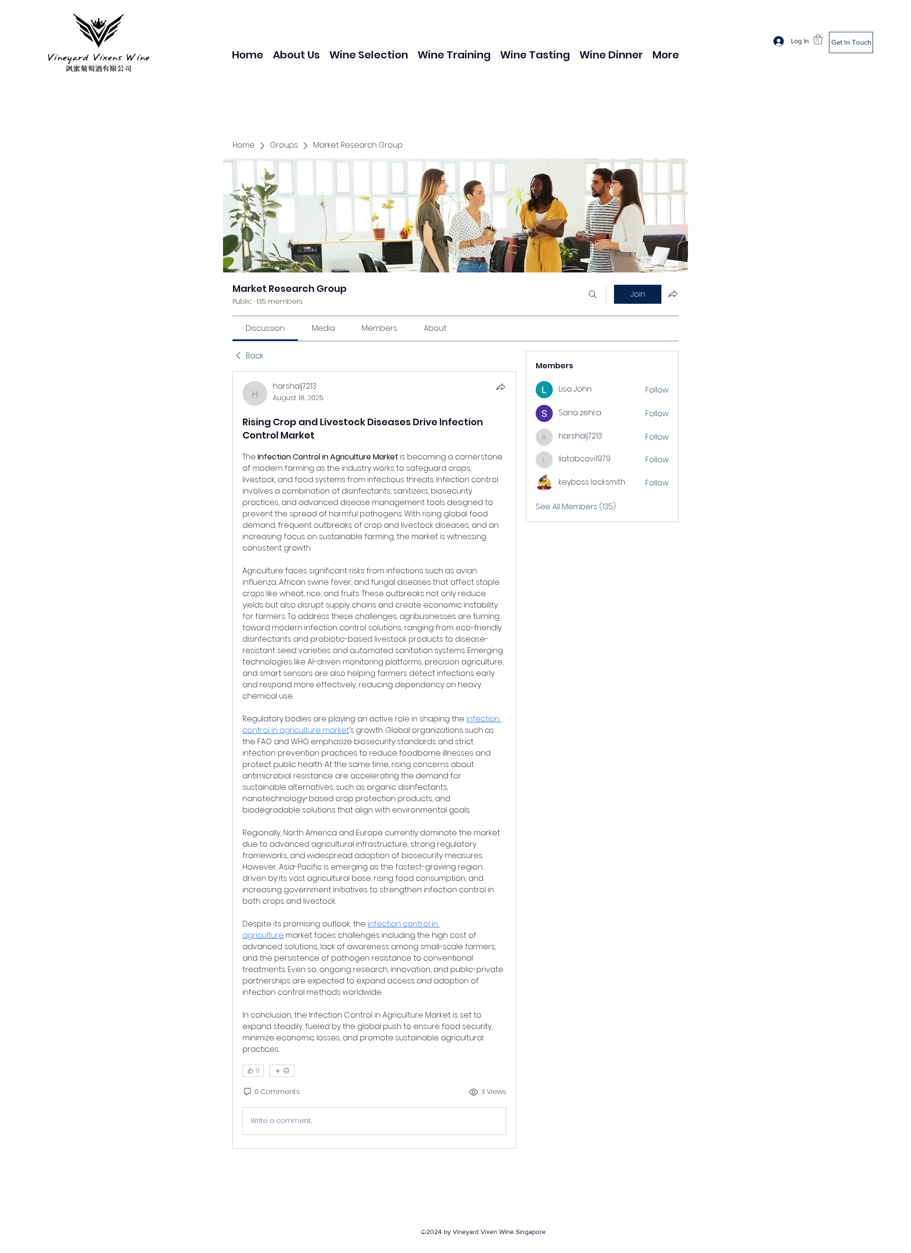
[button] (818, 39)
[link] (265, 328)
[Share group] (673, 293)
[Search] (592, 294)
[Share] (500, 387)
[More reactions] (282, 1071)
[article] (374, 760)
